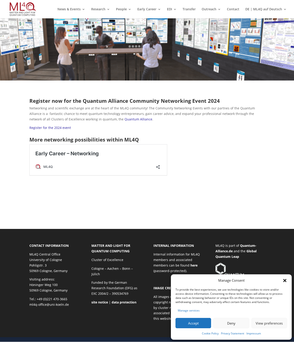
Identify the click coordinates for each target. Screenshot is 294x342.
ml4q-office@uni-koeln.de (49, 304)
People (121, 9)
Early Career (146, 9)
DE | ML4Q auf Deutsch (263, 9)
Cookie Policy (210, 333)
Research (98, 9)
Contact (233, 9)
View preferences (269, 323)
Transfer (189, 9)
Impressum (253, 333)
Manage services (189, 310)
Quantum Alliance (138, 119)
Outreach (209, 9)
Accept (193, 323)
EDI (169, 9)
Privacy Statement (232, 333)
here (194, 265)
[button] (285, 280)
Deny (231, 323)
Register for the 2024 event (50, 127)
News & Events (69, 9)
